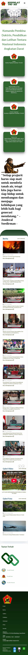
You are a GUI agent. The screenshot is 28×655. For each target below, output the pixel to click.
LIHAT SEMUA (20, 238)
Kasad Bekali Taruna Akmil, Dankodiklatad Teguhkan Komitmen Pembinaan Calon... (13, 383)
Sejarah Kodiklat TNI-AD (14, 86)
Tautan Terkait (7, 547)
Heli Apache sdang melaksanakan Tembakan (13, 534)
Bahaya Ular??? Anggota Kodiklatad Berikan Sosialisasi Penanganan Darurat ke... (13, 408)
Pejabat (14, 61)
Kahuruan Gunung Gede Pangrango (11, 256)
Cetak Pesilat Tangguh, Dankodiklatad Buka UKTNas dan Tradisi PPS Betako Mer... (13, 281)
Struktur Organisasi (14, 111)
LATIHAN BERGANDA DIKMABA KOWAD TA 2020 (14, 492)
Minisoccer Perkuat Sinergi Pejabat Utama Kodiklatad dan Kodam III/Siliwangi (13, 357)
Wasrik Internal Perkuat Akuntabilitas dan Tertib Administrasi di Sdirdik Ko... (13, 332)
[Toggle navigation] (24, 3)
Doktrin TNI (14, 137)
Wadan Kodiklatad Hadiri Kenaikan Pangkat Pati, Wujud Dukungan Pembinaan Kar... (13, 306)
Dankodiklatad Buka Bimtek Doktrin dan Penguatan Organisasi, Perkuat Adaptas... (13, 433)
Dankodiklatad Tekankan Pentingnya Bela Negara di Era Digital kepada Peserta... (13, 459)
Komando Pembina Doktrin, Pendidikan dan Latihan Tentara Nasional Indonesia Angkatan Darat (14, 39)
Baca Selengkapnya (8, 258)
